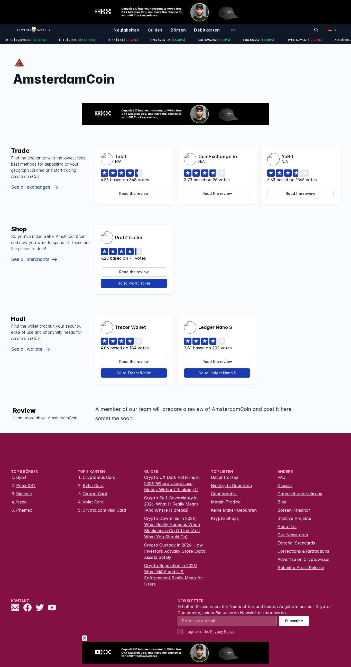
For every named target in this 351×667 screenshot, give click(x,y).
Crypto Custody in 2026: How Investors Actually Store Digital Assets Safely (175, 551)
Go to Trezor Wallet (134, 373)
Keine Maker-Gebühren (234, 510)
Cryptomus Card (99, 477)
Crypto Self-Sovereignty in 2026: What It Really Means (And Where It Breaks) (171, 504)
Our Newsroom (293, 534)
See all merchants (30, 259)
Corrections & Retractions (303, 551)
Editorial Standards (296, 542)
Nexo (21, 501)
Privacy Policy (222, 631)
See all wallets (26, 349)
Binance (24, 493)
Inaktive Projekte (294, 518)
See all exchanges (30, 187)
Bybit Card (93, 485)
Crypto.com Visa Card (104, 510)
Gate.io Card (95, 493)
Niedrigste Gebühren (231, 485)
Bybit (21, 477)
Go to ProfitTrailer (133, 283)
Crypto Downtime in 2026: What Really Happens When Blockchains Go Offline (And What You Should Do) (172, 527)
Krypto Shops (225, 518)
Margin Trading (226, 501)
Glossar (285, 485)
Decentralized (224, 477)
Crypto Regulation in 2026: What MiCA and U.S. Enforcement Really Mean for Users (173, 575)
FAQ (281, 477)
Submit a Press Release (301, 567)
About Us (287, 526)
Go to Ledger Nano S (217, 373)
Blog (282, 501)
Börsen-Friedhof (294, 510)
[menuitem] (126, 30)
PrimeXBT (26, 485)
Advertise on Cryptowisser (304, 559)
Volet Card (93, 501)
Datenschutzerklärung (300, 493)
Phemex (24, 510)
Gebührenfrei (224, 493)
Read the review (134, 193)
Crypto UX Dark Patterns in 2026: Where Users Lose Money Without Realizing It (172, 483)
